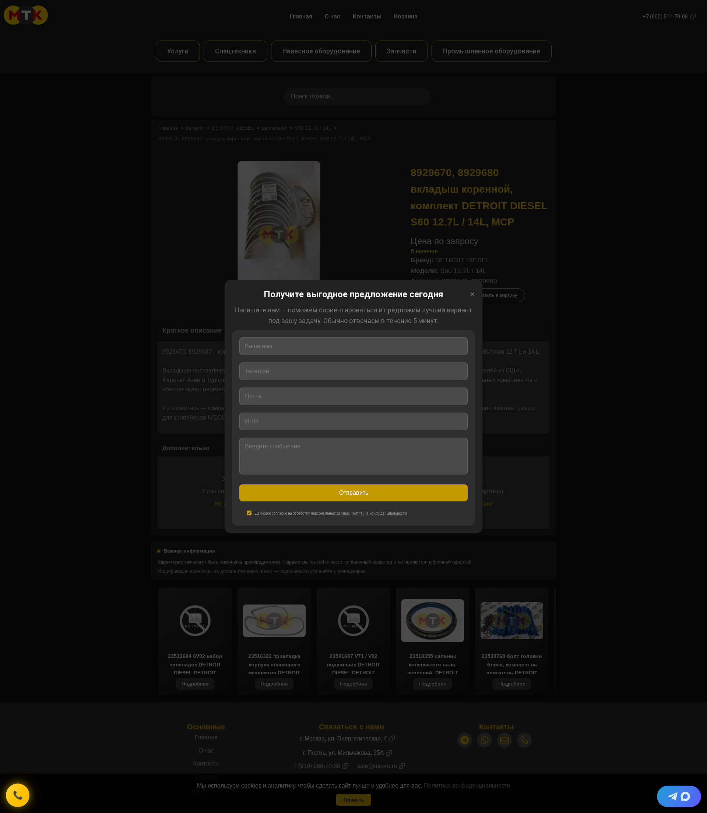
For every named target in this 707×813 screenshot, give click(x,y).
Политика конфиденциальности (379, 513)
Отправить (353, 493)
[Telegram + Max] (679, 796)
